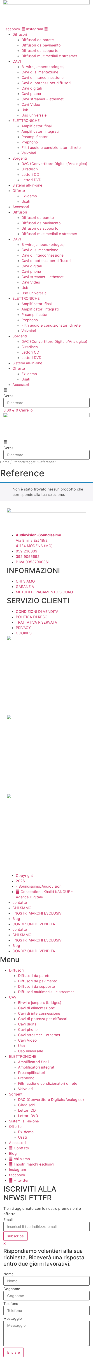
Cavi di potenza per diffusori (46, 83)
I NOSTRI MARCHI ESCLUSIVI (37, 913)
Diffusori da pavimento (41, 45)
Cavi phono (31, 93)
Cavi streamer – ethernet (42, 99)
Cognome (11, 1289)
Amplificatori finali (37, 126)
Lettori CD (30, 174)
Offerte (18, 190)
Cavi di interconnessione (42, 77)
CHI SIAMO (21, 908)
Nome (8, 1274)
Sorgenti (19, 158)
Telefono (10, 1303)
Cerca (8, 396)
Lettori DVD (31, 180)
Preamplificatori (35, 136)
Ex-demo (29, 196)
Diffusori (19, 34)
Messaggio (12, 1318)
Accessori (20, 207)
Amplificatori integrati (40, 131)
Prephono (29, 142)
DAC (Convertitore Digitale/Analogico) (54, 163)
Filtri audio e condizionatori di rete (51, 147)
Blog (16, 918)
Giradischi (30, 169)
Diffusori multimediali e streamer (49, 56)
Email (8, 1219)
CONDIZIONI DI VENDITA (33, 924)
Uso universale (33, 115)
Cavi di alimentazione (39, 72)
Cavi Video (30, 104)
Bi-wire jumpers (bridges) (43, 66)
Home (4, 462)
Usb (24, 110)
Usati (25, 201)
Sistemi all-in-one (27, 185)
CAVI (16, 61)
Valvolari (28, 153)
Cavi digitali (31, 88)
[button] (46, 390)
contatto (19, 902)
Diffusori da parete (37, 39)
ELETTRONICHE (26, 120)
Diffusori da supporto (39, 50)
